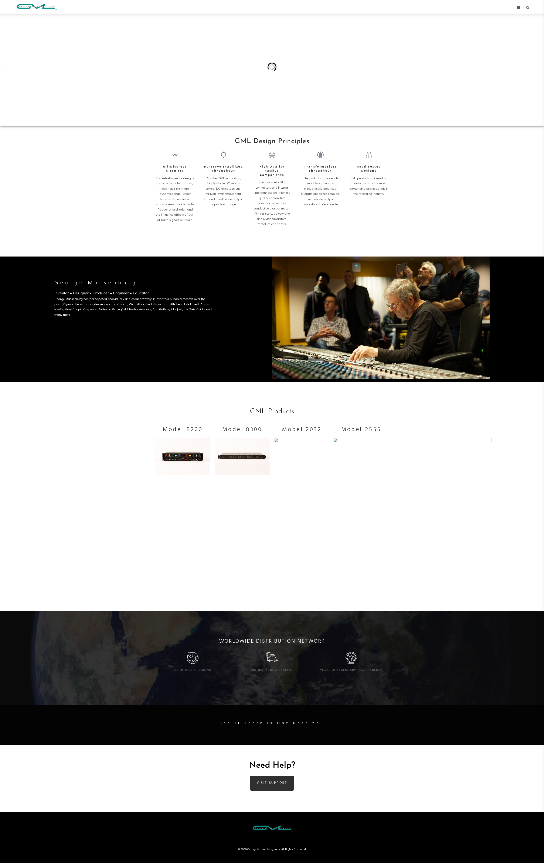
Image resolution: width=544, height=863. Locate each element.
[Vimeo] (280, 840)
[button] (6, 67)
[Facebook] (264, 840)
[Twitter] (272, 840)
